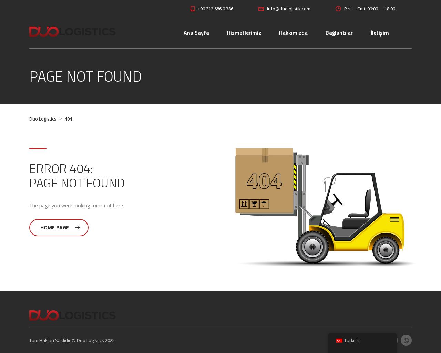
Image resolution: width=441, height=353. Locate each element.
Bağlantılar (339, 33)
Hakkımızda (293, 33)
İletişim (380, 33)
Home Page (54, 227)
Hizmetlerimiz (244, 33)
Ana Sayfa (196, 33)
